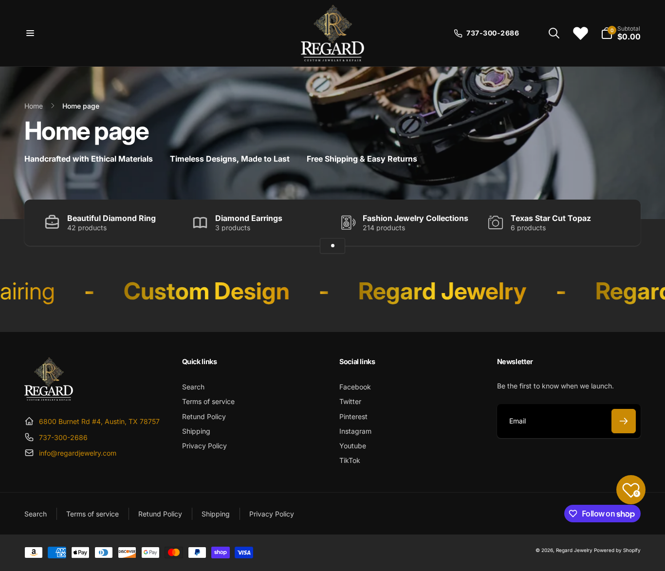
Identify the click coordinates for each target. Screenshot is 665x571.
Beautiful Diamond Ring (111, 218)
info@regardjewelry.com (77, 453)
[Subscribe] (623, 421)
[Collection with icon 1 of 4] (332, 246)
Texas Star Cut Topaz (551, 218)
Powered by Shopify (617, 550)
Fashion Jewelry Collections (415, 218)
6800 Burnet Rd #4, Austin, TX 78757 (99, 421)
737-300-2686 (63, 437)
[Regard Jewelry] (48, 398)
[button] (30, 33)
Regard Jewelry (574, 550)
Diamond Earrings (248, 218)
